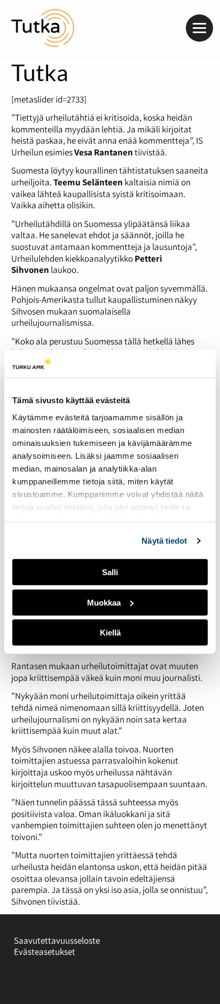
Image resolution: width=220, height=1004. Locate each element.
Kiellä (110, 632)
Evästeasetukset (44, 952)
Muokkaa (104, 602)
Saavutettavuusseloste (57, 940)
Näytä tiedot (164, 540)
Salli (110, 572)
